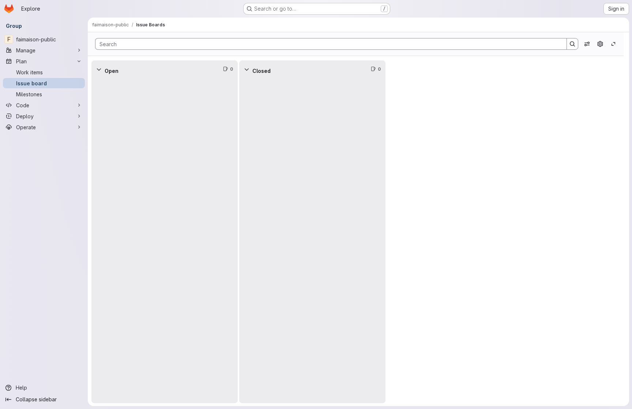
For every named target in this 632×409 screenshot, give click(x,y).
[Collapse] (98, 69)
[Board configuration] (600, 44)
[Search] (572, 44)
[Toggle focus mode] (613, 44)
